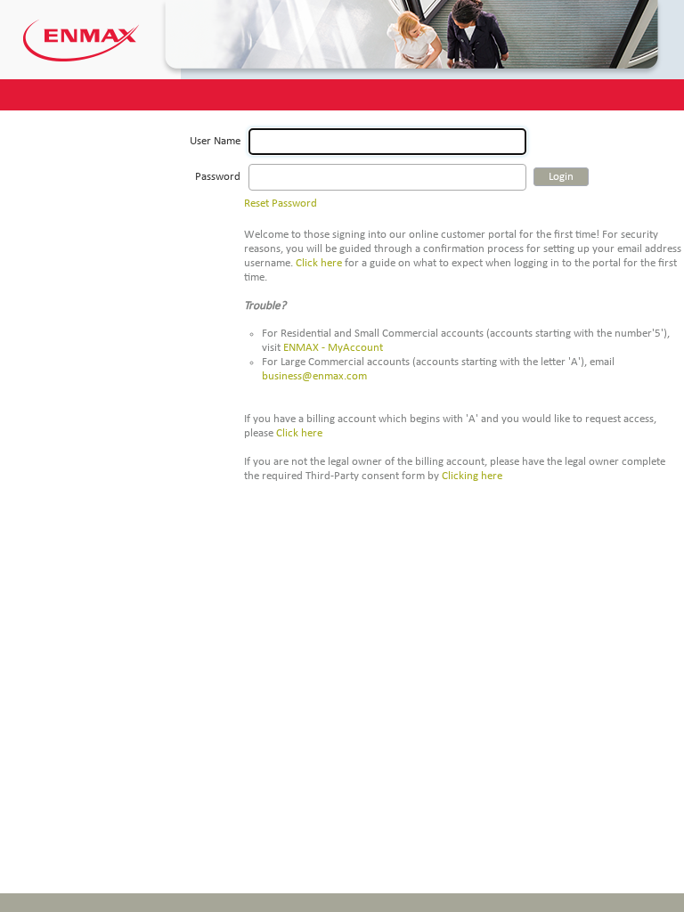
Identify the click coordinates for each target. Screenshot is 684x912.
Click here (319, 263)
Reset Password (280, 203)
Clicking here (472, 476)
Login (561, 177)
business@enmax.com (314, 376)
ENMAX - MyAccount (333, 348)
